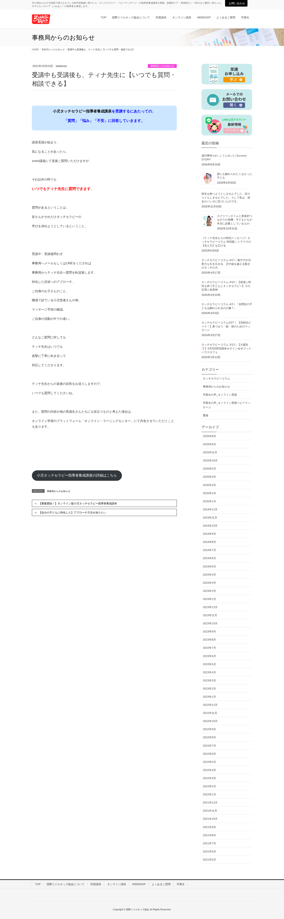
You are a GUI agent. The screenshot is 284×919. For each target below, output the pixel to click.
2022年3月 (209, 778)
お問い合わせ (237, 3)
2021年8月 (209, 835)
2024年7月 (209, 550)
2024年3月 (209, 582)
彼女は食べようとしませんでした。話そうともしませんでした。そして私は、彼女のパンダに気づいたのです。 (226, 197)
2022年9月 (209, 729)
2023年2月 (209, 688)
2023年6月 (209, 656)
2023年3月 (209, 680)
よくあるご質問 (161, 884)
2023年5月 (209, 664)
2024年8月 (209, 541)
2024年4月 (209, 574)
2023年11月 (210, 615)
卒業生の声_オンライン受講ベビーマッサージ (226, 405)
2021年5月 (209, 859)
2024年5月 (209, 566)
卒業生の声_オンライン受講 (220, 394)
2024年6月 (209, 558)
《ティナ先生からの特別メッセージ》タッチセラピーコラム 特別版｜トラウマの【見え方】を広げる (226, 241)
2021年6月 (209, 851)
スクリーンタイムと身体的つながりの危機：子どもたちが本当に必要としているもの (234, 219)
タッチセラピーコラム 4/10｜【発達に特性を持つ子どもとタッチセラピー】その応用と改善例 (226, 286)
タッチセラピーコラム (216, 378)
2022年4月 (209, 770)
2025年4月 (209, 476)
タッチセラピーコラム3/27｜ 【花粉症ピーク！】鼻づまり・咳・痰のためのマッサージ (226, 326)
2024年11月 (210, 517)
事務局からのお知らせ (162, 66)
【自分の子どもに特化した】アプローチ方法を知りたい (72, 512)
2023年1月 (209, 696)
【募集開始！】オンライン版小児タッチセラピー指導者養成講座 (78, 503)
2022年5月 (209, 761)
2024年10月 (210, 525)
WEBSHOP (139, 884)
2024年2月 (209, 590)
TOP (38, 884)
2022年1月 (209, 794)
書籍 (205, 415)
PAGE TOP (274, 888)
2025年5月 (209, 468)
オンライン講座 (116, 884)
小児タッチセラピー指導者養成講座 (82, 111)
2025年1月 (209, 501)
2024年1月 (209, 599)
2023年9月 (209, 631)
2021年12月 (210, 802)
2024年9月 (209, 533)
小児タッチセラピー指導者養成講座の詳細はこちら (77, 475)
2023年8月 (209, 639)
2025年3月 (209, 485)
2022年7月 (209, 745)
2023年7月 (209, 647)
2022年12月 (210, 704)
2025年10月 (210, 460)
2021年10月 (210, 818)
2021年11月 (210, 810)
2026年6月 (209, 444)
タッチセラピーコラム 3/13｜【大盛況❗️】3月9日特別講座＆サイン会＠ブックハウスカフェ (226, 348)
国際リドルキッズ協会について (65, 884)
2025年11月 (210, 452)
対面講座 (95, 884)
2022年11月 (210, 712)
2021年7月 (209, 843)
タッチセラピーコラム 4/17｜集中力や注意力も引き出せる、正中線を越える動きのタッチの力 (226, 263)
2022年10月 (210, 721)
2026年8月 (209, 436)
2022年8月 (209, 737)
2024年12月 (210, 509)
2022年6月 (209, 753)
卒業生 (181, 884)
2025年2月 (209, 493)
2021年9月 (209, 827)
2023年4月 (209, 672)
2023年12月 (210, 607)
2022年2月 (209, 786)
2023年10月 (210, 623)
